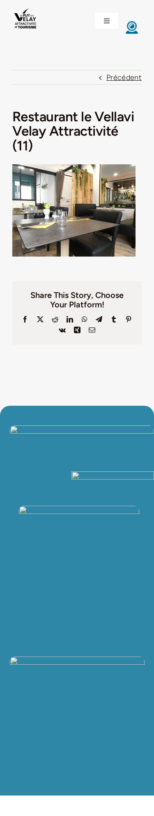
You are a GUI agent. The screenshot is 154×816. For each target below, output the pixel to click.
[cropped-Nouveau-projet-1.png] (25, 9)
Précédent (124, 77)
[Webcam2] (132, 22)
